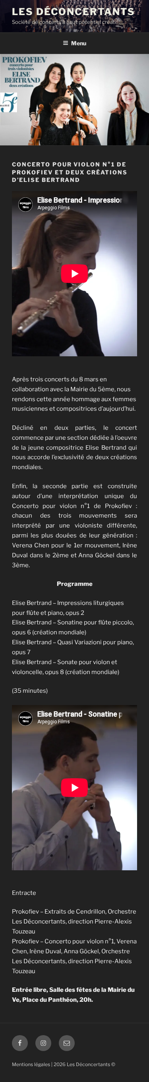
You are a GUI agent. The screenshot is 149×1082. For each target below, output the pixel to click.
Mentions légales (31, 1064)
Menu (78, 43)
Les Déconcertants (73, 11)
